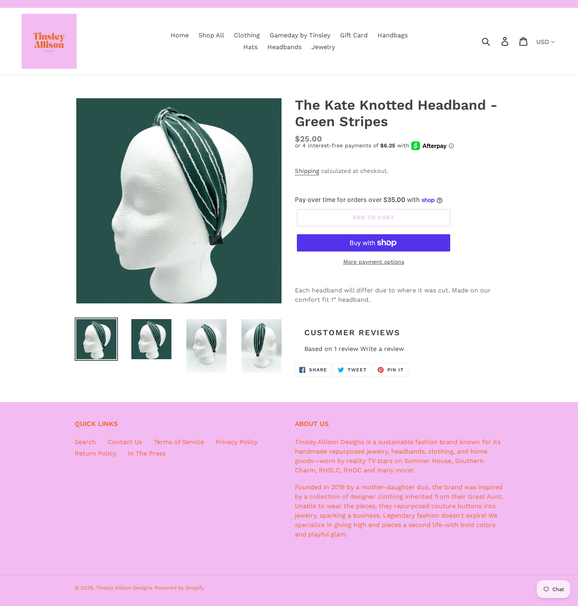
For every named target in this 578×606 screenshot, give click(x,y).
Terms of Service (179, 442)
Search (85, 442)
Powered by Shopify (179, 588)
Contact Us (125, 442)
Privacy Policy (237, 442)
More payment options (373, 262)
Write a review (382, 349)
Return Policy (95, 453)
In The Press (147, 453)
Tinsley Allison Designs (124, 588)
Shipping (307, 170)
